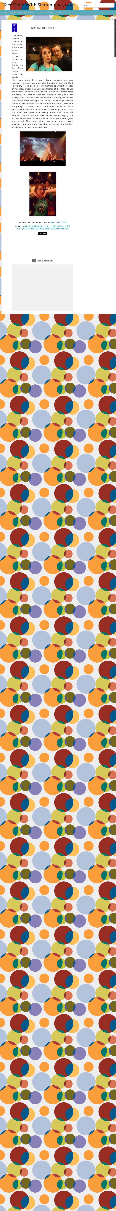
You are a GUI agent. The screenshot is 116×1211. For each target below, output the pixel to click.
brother (37, 226)
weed (67, 229)
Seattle (19, 229)
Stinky (41, 229)
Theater (48, 229)
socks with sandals (31, 229)
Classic (4, 12)
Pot (68, 226)
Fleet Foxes (45, 226)
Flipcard (13, 12)
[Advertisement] (90, 71)
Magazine (23, 12)
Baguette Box (28, 226)
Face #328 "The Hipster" (43, 28)
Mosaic (32, 12)
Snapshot (49, 12)
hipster (53, 226)
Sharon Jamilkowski (58, 222)
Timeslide (60, 12)
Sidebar (40, 12)
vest (53, 229)
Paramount (61, 226)
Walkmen (60, 229)
